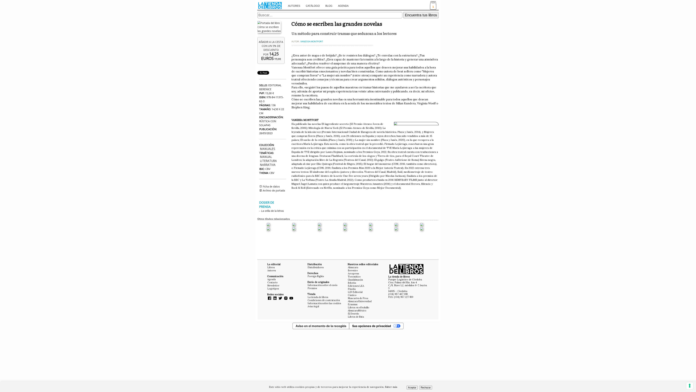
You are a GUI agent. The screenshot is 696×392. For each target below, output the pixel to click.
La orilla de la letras (272, 211)
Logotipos (273, 288)
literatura (268, 161)
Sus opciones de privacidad (371, 326)
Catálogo (313, 5)
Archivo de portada (273, 190)
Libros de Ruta (356, 316)
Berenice (353, 270)
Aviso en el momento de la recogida (321, 326)
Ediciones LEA (356, 285)
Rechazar (426, 387)
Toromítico (354, 276)
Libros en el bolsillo (358, 307)
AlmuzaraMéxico (357, 310)
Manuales (267, 149)
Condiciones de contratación (324, 300)
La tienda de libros (318, 297)
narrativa (268, 165)
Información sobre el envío (322, 285)
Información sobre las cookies (324, 303)
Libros (271, 267)
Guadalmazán (355, 279)
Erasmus (352, 304)
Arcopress (353, 273)
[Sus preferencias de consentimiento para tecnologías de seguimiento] (689, 385)
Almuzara (353, 267)
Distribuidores (316, 267)
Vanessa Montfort (311, 41)
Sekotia (352, 282)
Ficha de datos (271, 186)
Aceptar (412, 387)
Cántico (352, 295)
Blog (328, 5)
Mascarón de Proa (358, 298)
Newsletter (273, 285)
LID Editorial (355, 292)
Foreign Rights (316, 276)
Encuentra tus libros (421, 15)
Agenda (343, 5)
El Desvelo (353, 313)
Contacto (272, 282)
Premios (312, 288)
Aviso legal (313, 306)
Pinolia (352, 288)
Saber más (391, 387)
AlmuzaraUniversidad (360, 301)
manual (266, 157)
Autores (294, 5)
